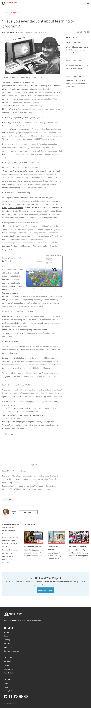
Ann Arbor (7, 661)
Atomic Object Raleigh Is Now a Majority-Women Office (56, 555)
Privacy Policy (9, 691)
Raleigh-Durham (9, 673)
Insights (7, 632)
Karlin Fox (14, 512)
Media (6, 687)
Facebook (81, 32)
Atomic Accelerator (8, 531)
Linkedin (84, 32)
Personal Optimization (10, 550)
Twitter (78, 32)
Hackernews (88, 32)
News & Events (7, 556)
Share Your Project (45, 590)
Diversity (7, 640)
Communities (7, 553)
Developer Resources (11, 651)
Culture (4, 547)
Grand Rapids (8, 669)
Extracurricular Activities (10, 537)
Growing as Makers (8, 527)
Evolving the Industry (11, 32)
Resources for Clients (9, 540)
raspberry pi (8, 499)
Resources (7, 643)
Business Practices (9, 534)
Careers (6, 636)
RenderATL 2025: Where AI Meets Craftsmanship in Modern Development (77, 83)
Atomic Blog (8, 647)
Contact (6, 683)
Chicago (7, 665)
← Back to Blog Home (11, 12)
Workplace (6, 563)
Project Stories (7, 559)
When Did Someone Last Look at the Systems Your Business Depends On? (77, 50)
